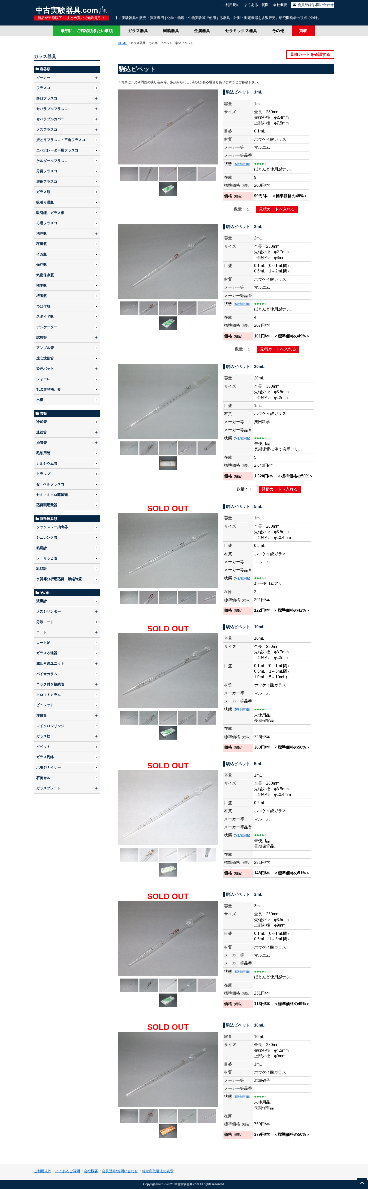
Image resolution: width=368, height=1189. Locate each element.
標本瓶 (41, 285)
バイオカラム (46, 674)
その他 (278, 30)
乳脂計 (41, 569)
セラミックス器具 (241, 30)
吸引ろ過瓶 (45, 202)
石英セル (43, 778)
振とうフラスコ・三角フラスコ (60, 140)
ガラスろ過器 (46, 653)
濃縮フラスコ (46, 181)
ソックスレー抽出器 (52, 527)
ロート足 (43, 643)
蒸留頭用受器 (46, 505)
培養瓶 (41, 296)
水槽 (39, 400)
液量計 (41, 601)
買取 (303, 30)
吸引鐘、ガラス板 (50, 213)
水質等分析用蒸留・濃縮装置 (59, 579)
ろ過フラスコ (46, 223)
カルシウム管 (46, 463)
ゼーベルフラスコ (50, 484)
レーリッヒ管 (46, 558)
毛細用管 (43, 453)
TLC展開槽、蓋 (48, 389)
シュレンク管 (46, 537)
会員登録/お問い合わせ (315, 5)
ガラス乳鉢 (45, 757)
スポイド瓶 (45, 316)
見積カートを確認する (310, 54)
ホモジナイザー (48, 767)
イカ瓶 (41, 254)
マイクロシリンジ (50, 726)
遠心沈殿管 (45, 358)
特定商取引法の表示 (157, 1171)
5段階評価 (242, 164)
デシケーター (46, 327)
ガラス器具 (138, 30)
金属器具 (202, 30)
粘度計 (41, 548)
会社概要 (280, 5)
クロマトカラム (48, 695)
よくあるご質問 (256, 5)
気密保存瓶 (45, 275)
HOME (122, 43)
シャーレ (43, 379)
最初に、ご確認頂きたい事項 (87, 30)
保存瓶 (41, 264)
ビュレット (45, 705)
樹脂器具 (171, 30)
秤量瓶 (41, 244)
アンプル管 (45, 348)
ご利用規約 (231, 5)
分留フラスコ (46, 171)
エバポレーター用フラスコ (57, 150)
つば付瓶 (43, 306)
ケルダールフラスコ (52, 161)
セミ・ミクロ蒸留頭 (52, 495)
